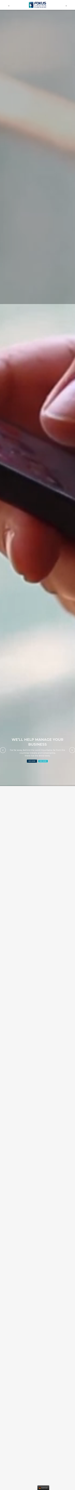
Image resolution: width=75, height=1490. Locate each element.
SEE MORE (31, 761)
